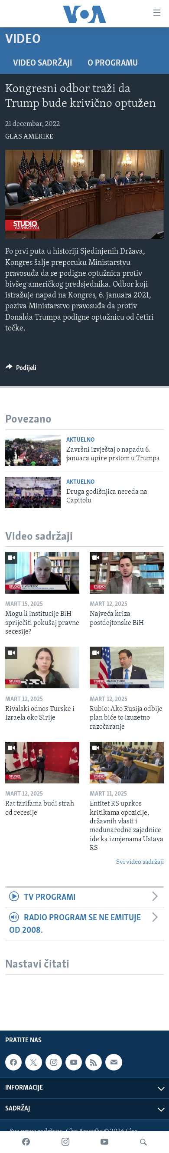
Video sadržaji (42, 63)
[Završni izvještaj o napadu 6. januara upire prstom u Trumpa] (33, 450)
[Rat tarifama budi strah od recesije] (42, 762)
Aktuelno (80, 440)
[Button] (21, 370)
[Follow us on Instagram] (54, 1062)
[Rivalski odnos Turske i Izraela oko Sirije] (42, 667)
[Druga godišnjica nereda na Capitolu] (33, 492)
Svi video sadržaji (140, 862)
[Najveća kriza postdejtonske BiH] (127, 573)
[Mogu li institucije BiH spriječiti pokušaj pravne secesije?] (42, 573)
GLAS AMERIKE (29, 136)
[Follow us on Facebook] (13, 1062)
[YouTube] (104, 1142)
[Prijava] (113, 1062)
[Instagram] (65, 1142)
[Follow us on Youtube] (73, 1062)
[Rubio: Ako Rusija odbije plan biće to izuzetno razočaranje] (127, 667)
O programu (113, 63)
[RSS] (93, 1062)
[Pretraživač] (143, 1142)
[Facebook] (26, 1142)
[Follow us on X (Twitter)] (33, 1062)
